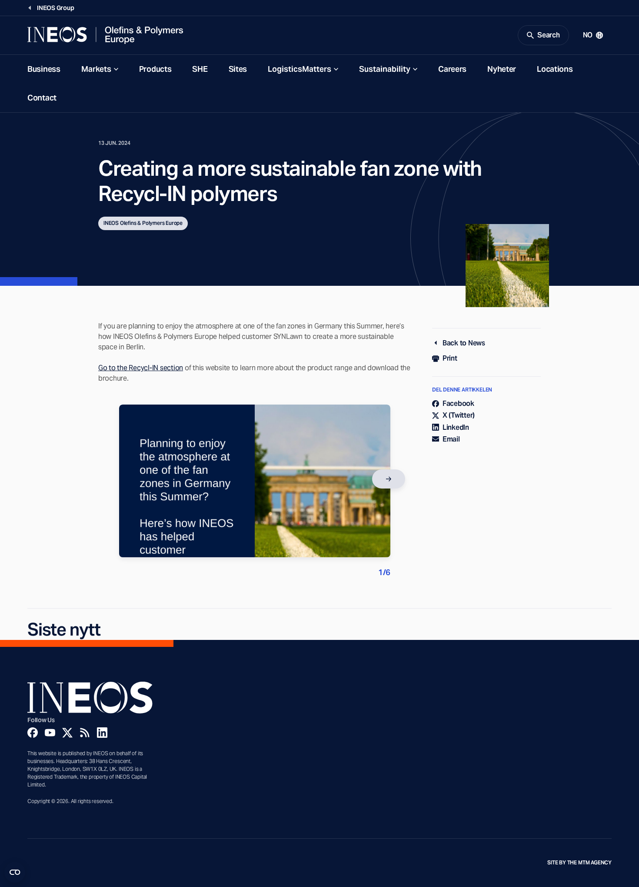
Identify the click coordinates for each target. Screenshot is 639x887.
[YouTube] (50, 732)
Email (451, 439)
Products (155, 69)
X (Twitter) (459, 415)
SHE (199, 69)
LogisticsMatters (299, 69)
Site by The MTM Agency (579, 863)
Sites (238, 69)
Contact (42, 98)
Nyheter (501, 69)
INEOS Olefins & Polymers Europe (143, 223)
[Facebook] (32, 732)
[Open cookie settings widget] (14, 872)
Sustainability (384, 69)
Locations (554, 69)
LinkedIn (456, 427)
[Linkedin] (102, 732)
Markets (96, 69)
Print (450, 358)
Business (43, 69)
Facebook (458, 403)
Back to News (464, 343)
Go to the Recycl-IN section (140, 367)
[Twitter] (67, 732)
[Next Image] (388, 479)
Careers (452, 69)
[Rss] (85, 732)
